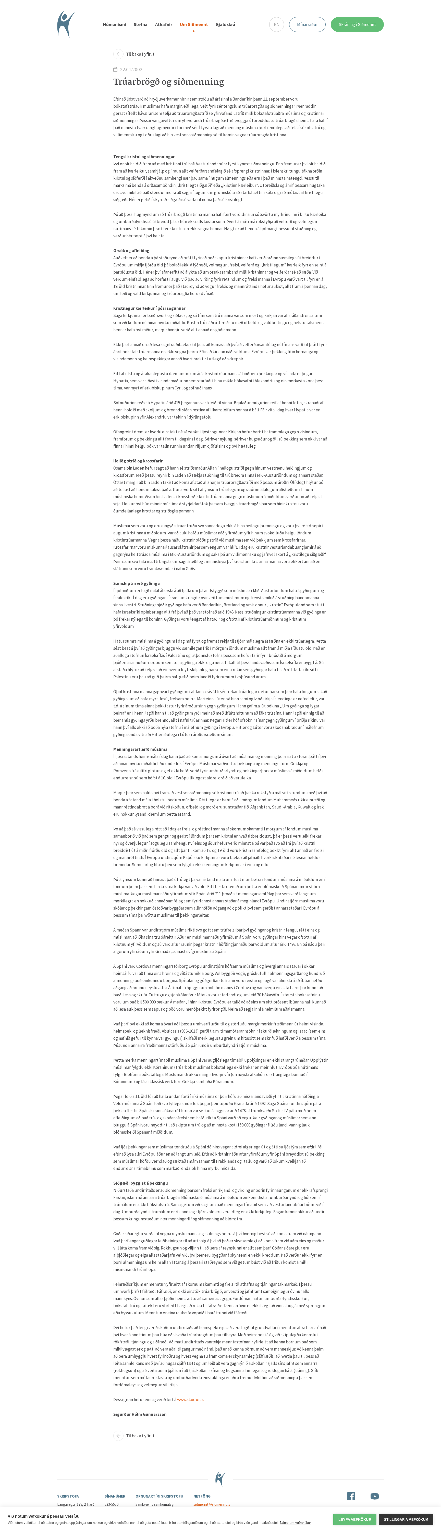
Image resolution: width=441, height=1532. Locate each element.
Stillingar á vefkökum (406, 1520)
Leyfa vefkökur (354, 1520)
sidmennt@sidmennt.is (211, 1504)
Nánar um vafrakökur (295, 1523)
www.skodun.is (190, 1399)
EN (276, 24)
